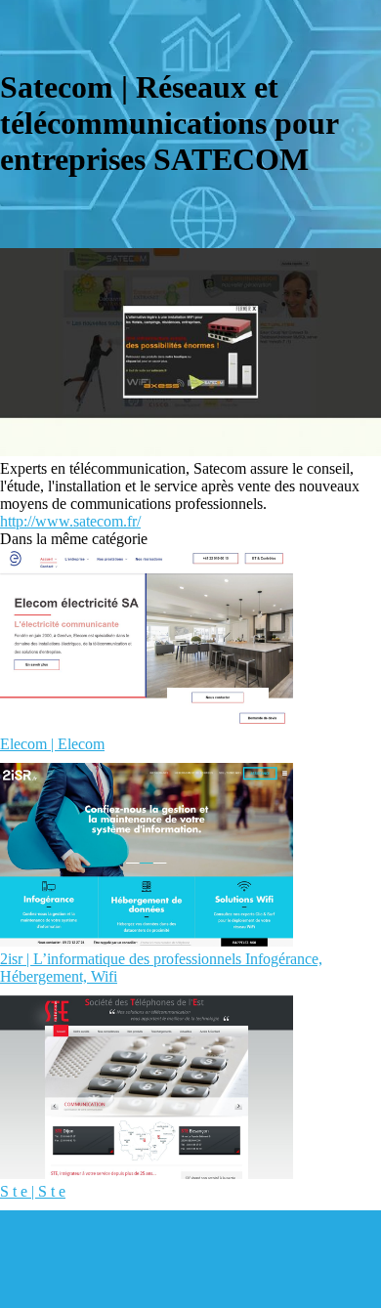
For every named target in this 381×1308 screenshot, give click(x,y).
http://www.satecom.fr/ (70, 521)
